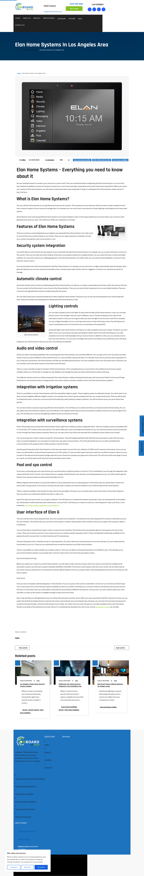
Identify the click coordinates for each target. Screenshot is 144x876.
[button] (100, 17)
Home (17, 50)
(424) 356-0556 (24, 839)
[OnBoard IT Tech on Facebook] (90, 9)
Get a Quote (74, 8)
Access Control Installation (69, 707)
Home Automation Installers (29, 50)
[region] (27, 861)
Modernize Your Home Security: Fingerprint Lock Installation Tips (70, 685)
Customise (13, 867)
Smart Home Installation (120, 160)
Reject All (27, 867)
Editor (24, 160)
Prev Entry (23, 648)
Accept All (41, 867)
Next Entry (120, 648)
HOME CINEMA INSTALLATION (101, 160)
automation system (103, 607)
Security (25, 710)
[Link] (94, 9)
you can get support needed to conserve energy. (42, 505)
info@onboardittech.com (53, 11)
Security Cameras (33, 710)
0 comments (49, 160)
